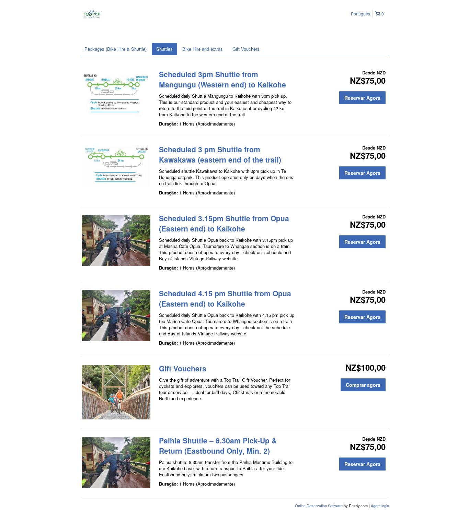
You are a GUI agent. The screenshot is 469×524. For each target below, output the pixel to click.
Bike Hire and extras (202, 49)
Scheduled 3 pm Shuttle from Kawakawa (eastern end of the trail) (220, 154)
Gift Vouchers (246, 49)
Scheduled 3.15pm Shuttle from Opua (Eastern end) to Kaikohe (224, 223)
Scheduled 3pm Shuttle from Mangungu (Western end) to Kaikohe (222, 79)
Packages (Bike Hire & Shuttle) (115, 49)
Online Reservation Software (319, 505)
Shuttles (164, 49)
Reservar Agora (362, 97)
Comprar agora (363, 384)
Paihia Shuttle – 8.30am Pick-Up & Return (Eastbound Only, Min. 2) (218, 445)
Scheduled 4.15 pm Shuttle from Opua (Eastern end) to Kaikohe (225, 298)
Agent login (380, 505)
